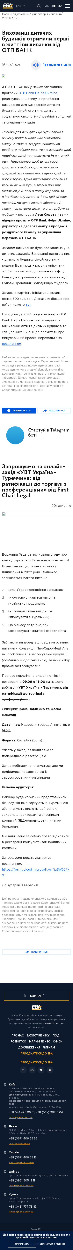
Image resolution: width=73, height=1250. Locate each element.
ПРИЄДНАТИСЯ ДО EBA (36, 1062)
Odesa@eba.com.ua (21, 1212)
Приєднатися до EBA (36, 1054)
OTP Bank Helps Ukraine (37, 93)
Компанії (37, 996)
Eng (47, 6)
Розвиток (18, 1042)
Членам (49, 1048)
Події (57, 1036)
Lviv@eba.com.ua (19, 1144)
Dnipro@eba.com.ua (21, 1186)
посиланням (11, 343)
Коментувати (22, 410)
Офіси (57, 1042)
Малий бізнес (39, 1042)
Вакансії (36, 1229)
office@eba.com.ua (21, 1117)
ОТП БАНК (10, 18)
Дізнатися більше (52, 1244)
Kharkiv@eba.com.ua (21, 1163)
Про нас (17, 1036)
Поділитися (57, 410)
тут (28, 304)
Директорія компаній (46, 14)
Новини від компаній (15, 14)
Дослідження (29, 1048)
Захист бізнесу (38, 1036)
